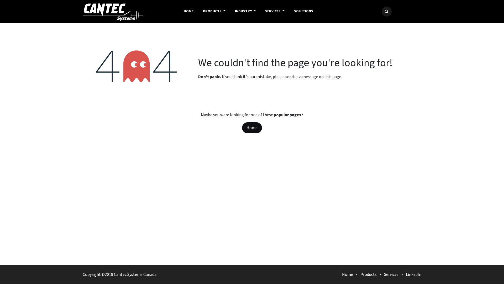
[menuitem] (189, 12)
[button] (387, 12)
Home (252, 128)
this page (332, 77)
